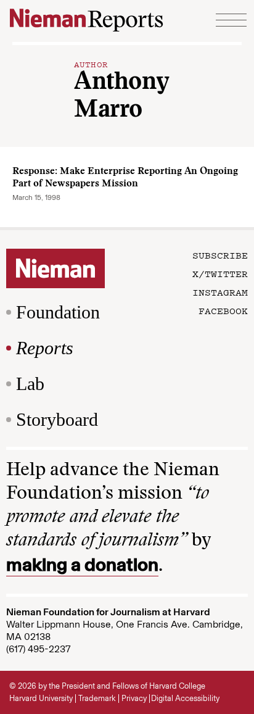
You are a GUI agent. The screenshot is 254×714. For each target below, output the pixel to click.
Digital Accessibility (185, 698)
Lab (30, 383)
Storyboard (57, 419)
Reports (44, 348)
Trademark (97, 698)
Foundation (58, 312)
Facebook (223, 310)
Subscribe (220, 255)
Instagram (220, 292)
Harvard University (41, 698)
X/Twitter (220, 273)
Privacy (134, 698)
